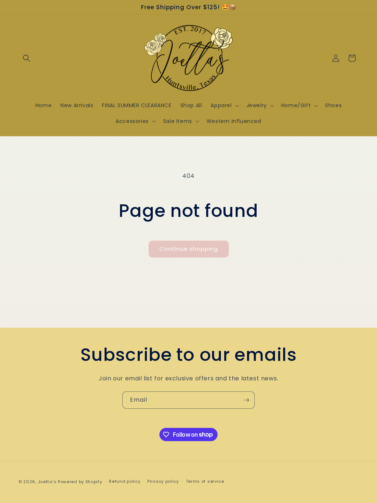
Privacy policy (163, 481)
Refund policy (124, 481)
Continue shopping (188, 249)
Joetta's (47, 482)
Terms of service (205, 481)
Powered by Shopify (80, 482)
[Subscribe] (246, 400)
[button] (26, 58)
